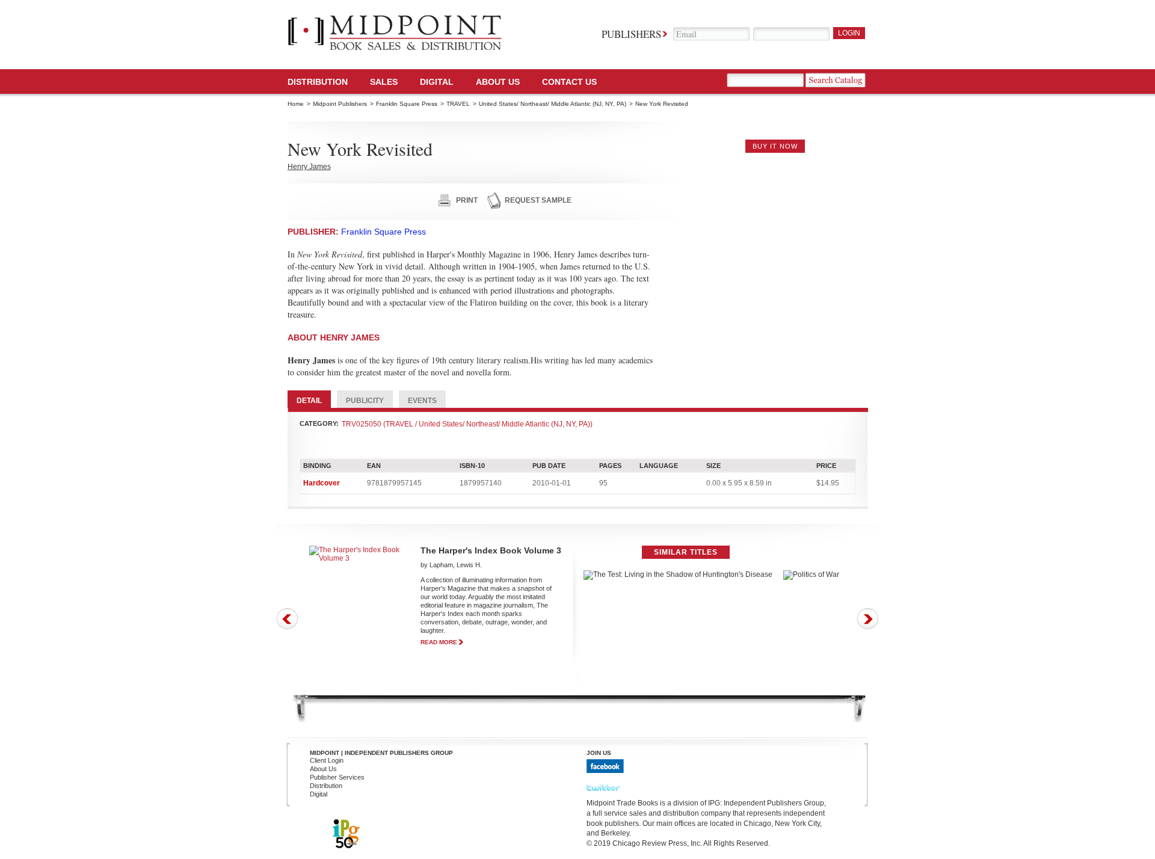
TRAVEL (458, 103)
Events (422, 400)
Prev (287, 618)
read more (438, 642)
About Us (498, 82)
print (467, 200)
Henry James (309, 166)
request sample (538, 200)
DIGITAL (437, 82)
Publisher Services (337, 777)
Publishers (631, 34)
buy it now (775, 146)
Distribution (318, 82)
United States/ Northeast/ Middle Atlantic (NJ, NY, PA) (552, 103)
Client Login (326, 760)
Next (867, 618)
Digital (318, 794)
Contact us (569, 82)
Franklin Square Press (406, 103)
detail (309, 400)
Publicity (365, 400)
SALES (384, 82)
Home (296, 103)
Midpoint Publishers (340, 103)
